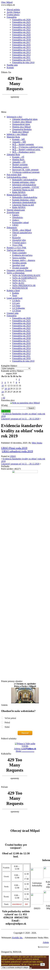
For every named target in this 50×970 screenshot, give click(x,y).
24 (3, 392)
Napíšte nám (12, 65)
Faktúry (15, 215)
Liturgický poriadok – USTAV (25, 187)
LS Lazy (16, 303)
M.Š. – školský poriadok (23, 144)
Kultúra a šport (13, 290)
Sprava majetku (19, 258)
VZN (14, 235)
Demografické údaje (21, 124)
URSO (15, 225)
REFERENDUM (20, 288)
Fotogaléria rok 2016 (21, 45)
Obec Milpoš (6, 2)
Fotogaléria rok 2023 (21, 27)
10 (3, 385)
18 (6, 388)
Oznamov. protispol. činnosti (19, 270)
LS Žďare (16, 310)
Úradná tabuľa (13, 14)
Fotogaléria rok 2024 (21, 25)
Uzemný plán (12, 313)
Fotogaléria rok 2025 (21, 22)
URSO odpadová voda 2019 (17, 451)
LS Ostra (16, 305)
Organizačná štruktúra (22, 129)
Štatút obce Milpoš (20, 132)
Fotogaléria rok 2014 (21, 50)
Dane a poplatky (19, 253)
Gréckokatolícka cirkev (17, 177)
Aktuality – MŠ (19, 142)
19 (9, 388)
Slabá (6, 727)
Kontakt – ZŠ (18, 157)
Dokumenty (12, 227)
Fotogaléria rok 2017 (21, 42)
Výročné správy (19, 242)
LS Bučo (16, 300)
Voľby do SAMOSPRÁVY (24, 278)
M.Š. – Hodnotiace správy (23, 152)
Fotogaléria (12, 17)
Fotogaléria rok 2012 (21, 55)
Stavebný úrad (18, 265)
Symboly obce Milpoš (22, 122)
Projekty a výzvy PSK (16, 247)
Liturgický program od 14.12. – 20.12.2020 (20, 419)
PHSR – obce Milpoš (21, 230)
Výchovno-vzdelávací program (25, 172)
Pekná (7, 722)
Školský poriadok (20, 164)
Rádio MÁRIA (19, 192)
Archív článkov (13, 12)
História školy (18, 159)
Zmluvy (15, 220)
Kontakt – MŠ (18, 139)
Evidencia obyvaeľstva (22, 255)
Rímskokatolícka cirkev (17, 195)
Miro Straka (37, 443)
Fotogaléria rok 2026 (21, 19)
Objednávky (17, 217)
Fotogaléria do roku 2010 (23, 62)
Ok (42, 964)
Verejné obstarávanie (16, 210)
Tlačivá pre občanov (16, 250)
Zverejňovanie (13, 212)
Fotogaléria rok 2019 (21, 37)
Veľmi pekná (10, 718)
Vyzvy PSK (17, 245)
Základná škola (13, 154)
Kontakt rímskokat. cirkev (23, 200)
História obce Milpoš (21, 127)
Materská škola (13, 137)
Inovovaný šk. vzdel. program (25, 169)
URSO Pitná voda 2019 (14, 447)
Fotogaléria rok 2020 (21, 35)
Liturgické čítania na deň (23, 190)
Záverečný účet (19, 240)
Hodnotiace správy (20, 167)
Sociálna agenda (19, 263)
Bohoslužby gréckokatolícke (24, 180)
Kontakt (10, 67)
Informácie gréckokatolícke (24, 185)
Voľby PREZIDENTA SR (24, 285)
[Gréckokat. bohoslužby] (37, 878)
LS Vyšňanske (18, 308)
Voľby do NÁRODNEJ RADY (26, 275)
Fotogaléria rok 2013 (21, 52)
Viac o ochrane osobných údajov (15, 967)
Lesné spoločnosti (14, 298)
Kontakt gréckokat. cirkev (23, 182)
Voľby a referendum (15, 273)
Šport (14, 295)
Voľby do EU (18, 283)
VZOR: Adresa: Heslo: (25, 748)
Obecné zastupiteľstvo (22, 232)
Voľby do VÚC (19, 280)
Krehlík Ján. (17, 937)
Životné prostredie (20, 268)
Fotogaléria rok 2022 (21, 30)
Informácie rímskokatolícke (24, 202)
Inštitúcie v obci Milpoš (17, 134)
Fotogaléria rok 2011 (21, 57)
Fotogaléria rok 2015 (21, 47)
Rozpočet (16, 237)
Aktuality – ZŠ (18, 162)
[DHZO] (37, 903)
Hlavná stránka (13, 9)
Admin (46, 942)
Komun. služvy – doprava (23, 260)
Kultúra (15, 293)
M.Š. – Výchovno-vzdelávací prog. (27, 147)
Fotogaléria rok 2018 (21, 40)
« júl (3, 398)
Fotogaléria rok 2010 (21, 60)
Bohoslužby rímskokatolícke (24, 197)
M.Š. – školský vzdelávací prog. (26, 149)
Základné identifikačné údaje (25, 119)
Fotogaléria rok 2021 (21, 32)
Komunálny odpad (20, 222)
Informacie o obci (14, 117)
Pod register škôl (14, 174)
